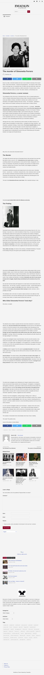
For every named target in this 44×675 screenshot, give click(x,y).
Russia (28, 635)
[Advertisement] (22, 25)
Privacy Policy (7, 667)
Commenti (9, 557)
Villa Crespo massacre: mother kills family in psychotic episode (20, 463)
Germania (15, 627)
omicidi (34, 633)
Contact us (6, 665)
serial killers (6, 637)
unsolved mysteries (18, 69)
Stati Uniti (20, 637)
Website (4, 520)
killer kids (25, 629)
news (22, 633)
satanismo (38, 635)
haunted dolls (32, 627)
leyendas (11, 631)
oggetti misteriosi (28, 633)
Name (4, 513)
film (11, 627)
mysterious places (15, 633)
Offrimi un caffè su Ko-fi (22, 554)
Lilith (10, 74)
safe (33, 635)
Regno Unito (22, 635)
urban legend (22, 639)
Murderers (38, 631)
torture (35, 637)
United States (6, 639)
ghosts (20, 627)
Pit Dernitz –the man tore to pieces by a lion (17, 570)
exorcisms (5, 627)
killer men (31, 629)
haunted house (6, 629)
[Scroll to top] (42, 673)
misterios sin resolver (30, 631)
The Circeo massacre (12, 576)
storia (25, 637)
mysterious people (7, 633)
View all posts (20, 435)
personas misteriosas (14, 635)
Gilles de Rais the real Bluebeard (15, 560)
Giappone (26, 627)
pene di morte (6, 635)
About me (6, 663)
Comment (5, 495)
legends (5, 631)
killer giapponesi (18, 629)
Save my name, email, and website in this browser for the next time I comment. (20, 524)
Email (4, 517)
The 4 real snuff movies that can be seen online (17, 565)
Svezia (30, 637)
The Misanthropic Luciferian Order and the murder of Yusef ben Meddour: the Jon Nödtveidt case (21, 480)
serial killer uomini (13, 637)
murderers (13, 69)
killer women (36, 629)
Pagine (13, 557)
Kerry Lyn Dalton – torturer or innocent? (16, 581)
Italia (12, 629)
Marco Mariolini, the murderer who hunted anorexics (33, 463)
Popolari (4, 557)
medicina (23, 631)
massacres (17, 631)
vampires (28, 639)
